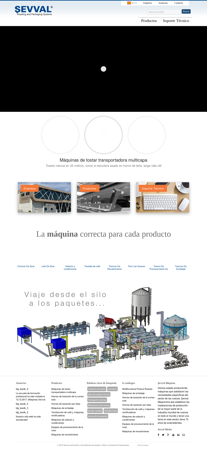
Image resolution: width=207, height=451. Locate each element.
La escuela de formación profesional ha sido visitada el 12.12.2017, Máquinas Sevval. (31, 396)
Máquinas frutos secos (99, 405)
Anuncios (163, 3)
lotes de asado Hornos (99, 394)
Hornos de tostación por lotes (65, 403)
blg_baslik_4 (22, 403)
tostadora (112, 388)
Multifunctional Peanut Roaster (137, 388)
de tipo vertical (95, 410)
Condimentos (110, 410)
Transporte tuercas (97, 399)
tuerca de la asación (97, 416)
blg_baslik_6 (22, 388)
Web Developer (143, 445)
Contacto (178, 3)
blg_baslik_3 (22, 407)
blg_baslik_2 (22, 412)
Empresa (147, 3)
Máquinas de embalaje (62, 407)
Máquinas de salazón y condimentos (62, 421)
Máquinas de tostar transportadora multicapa (103, 159)
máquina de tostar (96, 388)
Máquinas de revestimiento (64, 434)
